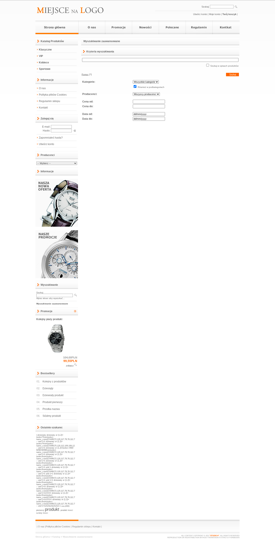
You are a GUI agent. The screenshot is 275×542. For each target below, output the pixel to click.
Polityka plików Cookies (53, 94)
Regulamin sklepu (49, 101)
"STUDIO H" (214, 536)
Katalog (56, 537)
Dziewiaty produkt (53, 395)
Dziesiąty (48, 388)
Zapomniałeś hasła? (51, 137)
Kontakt (43, 107)
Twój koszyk (229, 14)
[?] (87, 74)
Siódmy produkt (52, 415)
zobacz (70, 365)
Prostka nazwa (51, 409)
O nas (42, 88)
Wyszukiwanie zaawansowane (78, 537)
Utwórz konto (200, 14)
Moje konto (214, 14)
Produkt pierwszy (53, 402)
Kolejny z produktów (54, 381)
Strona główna (42, 537)
